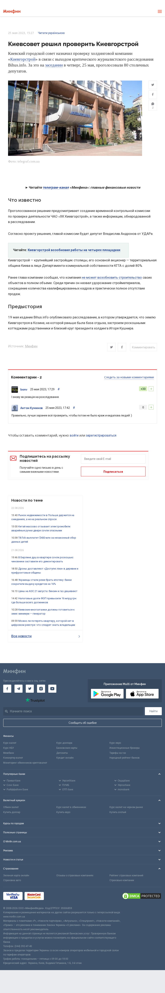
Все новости (21, 636)
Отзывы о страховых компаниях (74, 875)
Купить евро (63, 812)
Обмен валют (11, 807)
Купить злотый (117, 812)
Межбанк (8, 753)
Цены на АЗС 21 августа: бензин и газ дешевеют (47, 591)
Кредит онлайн (65, 757)
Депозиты (62, 753)
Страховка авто (12, 880)
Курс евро (115, 742)
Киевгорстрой (22, 59)
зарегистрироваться (101, 435)
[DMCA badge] (142, 896)
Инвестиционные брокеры (124, 748)
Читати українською (51, 33)
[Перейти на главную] (11, 11)
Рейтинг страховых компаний (126, 875)
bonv (23, 389)
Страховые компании (121, 880)
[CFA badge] (55, 897)
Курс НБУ (8, 748)
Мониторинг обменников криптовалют (25, 762)
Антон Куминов (31, 408)
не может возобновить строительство (112, 277)
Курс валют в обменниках (71, 807)
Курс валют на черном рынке (126, 807)
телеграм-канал (56, 187)
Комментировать (143, 347)
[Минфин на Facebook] (7, 689)
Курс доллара (64, 742)
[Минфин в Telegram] (18, 689)
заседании (54, 65)
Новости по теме (27, 500)
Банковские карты (66, 748)
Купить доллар (11, 812)
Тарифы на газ (117, 753)
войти (74, 435)
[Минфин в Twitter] (30, 689)
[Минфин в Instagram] (41, 689)
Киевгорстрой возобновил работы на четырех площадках (74, 250)
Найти (153, 711)
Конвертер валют (13, 757)
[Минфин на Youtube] (52, 689)
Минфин (31, 346)
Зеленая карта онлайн (16, 875)
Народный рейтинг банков (124, 757)
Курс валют (9, 742)
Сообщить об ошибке (83, 722)
